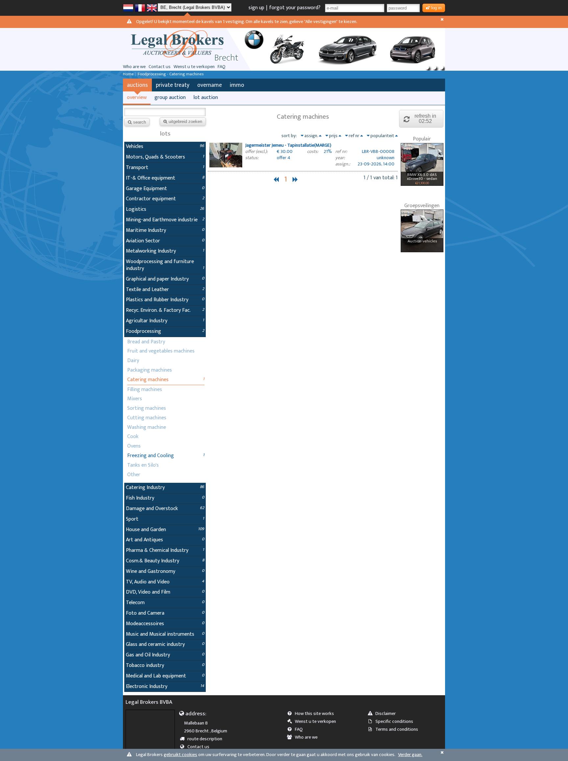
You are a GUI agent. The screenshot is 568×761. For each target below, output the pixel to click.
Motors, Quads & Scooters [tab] (165, 157)
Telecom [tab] (165, 602)
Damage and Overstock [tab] (165, 508)
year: (340, 158)
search (139, 122)
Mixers (134, 398)
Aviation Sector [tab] (165, 240)
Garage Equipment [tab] (165, 188)
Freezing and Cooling (150, 455)
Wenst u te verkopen (194, 67)
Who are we (134, 67)
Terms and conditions (396, 729)
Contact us (160, 67)
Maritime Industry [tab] (165, 230)
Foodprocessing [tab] (165, 331)
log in (436, 7)
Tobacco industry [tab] (165, 665)
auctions (137, 85)
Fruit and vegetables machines (161, 351)
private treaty (172, 85)
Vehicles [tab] (165, 146)
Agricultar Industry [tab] (165, 320)
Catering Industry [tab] (165, 487)
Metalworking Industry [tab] (165, 251)
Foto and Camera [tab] (165, 613)
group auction (170, 97)
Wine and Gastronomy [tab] (165, 571)
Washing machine (146, 427)
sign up (256, 7)
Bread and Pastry (146, 341)
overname (209, 85)
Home (128, 74)
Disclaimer (385, 714)
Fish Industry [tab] (165, 498)
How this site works (314, 714)
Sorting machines (146, 408)
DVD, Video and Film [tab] (165, 592)
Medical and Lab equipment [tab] (165, 676)
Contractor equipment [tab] (165, 198)
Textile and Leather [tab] (165, 289)
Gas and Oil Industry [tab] (165, 655)
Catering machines (148, 379)
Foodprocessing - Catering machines (170, 74)
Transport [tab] (165, 167)
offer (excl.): (256, 152)
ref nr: (341, 152)
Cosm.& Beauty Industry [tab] (165, 560)
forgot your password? (294, 7)
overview (137, 97)
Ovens (134, 446)
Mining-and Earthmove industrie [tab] (165, 219)
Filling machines (144, 389)
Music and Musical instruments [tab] (165, 634)
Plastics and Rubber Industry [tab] (165, 299)
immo (237, 85)
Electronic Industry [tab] (165, 686)
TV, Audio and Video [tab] (165, 581)
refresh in (425, 118)
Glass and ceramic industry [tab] (165, 644)
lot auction (206, 97)
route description (204, 739)
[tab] (303, 155)
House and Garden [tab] (165, 529)
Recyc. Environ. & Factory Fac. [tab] (165, 310)
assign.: (342, 164)
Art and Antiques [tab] (165, 539)
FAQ (221, 67)
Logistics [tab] (165, 209)
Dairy (133, 360)
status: (251, 158)
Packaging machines (149, 370)
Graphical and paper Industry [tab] (165, 279)
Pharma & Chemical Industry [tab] (165, 550)
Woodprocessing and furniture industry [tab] (165, 265)
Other (133, 474)
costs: (312, 152)
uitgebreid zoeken (185, 121)
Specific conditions (394, 721)
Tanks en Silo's (143, 465)
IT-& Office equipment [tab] (165, 178)
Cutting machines (146, 417)
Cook (132, 436)
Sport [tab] (165, 519)
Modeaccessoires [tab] (165, 623)
